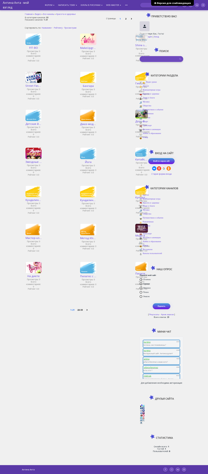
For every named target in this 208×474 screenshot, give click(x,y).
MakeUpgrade (88, 48)
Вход (156, 36)
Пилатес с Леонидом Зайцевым (88, 276)
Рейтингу (58, 27)
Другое (146, 86)
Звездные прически (33, 162)
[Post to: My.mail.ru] (141, 420)
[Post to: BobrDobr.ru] (141, 415)
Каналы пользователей (152, 253)
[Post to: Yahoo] (143, 412)
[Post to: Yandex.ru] (143, 417)
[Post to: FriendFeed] (141, 412)
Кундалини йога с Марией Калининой (88, 200)
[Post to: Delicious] (141, 405)
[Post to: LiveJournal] (143, 420)
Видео (38, 14)
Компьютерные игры (151, 90)
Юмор (145, 137)
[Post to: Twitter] (143, 405)
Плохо (146, 292)
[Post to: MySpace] (143, 410)
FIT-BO (33, 47)
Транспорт (147, 125)
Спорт (145, 121)
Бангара (88, 86)
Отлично (147, 279)
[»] (131, 18)
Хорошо (146, 284)
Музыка (146, 102)
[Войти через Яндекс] (159, 168)
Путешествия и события (153, 110)
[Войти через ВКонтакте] (154, 168)
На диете (33, 276)
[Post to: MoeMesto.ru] (141, 417)
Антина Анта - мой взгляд (16, 5)
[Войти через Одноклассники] (169, 168)
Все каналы (48, 14)
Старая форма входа (161, 174)
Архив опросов (167, 314)
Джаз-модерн (88, 124)
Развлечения (148, 114)
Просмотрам (70, 27)
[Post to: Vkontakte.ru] (141, 422)
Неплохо (147, 288)
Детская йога (33, 124)
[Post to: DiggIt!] (141, 408)
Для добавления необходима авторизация (161, 383)
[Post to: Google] (141, 410)
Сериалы (146, 117)
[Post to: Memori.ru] (143, 415)
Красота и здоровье (66, 14)
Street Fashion (33, 85)
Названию (46, 27)
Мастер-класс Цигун (33, 238)
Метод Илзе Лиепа (88, 238)
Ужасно (146, 296)
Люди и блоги (149, 98)
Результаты (154, 314)
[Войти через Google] (164, 168)
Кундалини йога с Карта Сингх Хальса (33, 200)
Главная (29, 14)
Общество (147, 106)
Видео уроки (151, 82)
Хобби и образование (152, 133)
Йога (88, 162)
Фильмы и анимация (151, 129)
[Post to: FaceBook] (143, 408)
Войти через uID (161, 161)
